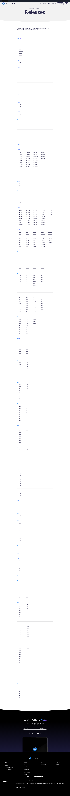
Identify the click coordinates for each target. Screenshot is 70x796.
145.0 (18, 119)
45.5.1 (20, 396)
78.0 (18, 295)
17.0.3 (20, 473)
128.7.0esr (35, 218)
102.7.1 (34, 264)
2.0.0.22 (27, 632)
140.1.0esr (20, 156)
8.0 (18, 553)
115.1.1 (20, 236)
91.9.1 (34, 287)
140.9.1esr (35, 154)
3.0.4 (20, 610)
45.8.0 (27, 388)
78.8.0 (34, 305)
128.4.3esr (28, 222)
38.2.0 (20, 410)
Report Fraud (37, 780)
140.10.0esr (35, 156)
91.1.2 (20, 285)
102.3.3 (27, 262)
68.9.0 (27, 333)
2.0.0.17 (20, 640)
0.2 (19, 685)
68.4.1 (27, 319)
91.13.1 (42, 281)
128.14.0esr (50, 214)
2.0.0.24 (27, 636)
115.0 (18, 229)
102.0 (18, 251)
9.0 (18, 545)
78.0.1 (20, 297)
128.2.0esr (20, 216)
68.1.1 (20, 321)
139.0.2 (20, 176)
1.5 (17, 645)
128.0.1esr (20, 210)
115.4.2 (27, 240)
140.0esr (19, 150)
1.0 (17, 667)
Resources (44, 3)
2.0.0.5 (20, 628)
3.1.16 (27, 597)
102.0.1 (20, 253)
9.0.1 (19, 547)
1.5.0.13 (27, 648)
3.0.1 (19, 604)
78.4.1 (27, 303)
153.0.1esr (20, 42)
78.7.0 (34, 301)
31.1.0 (20, 428)
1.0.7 (19, 676)
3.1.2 (19, 584)
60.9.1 (34, 342)
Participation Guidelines (43, 780)
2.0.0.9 (20, 632)
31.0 (18, 425)
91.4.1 (27, 283)
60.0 (18, 338)
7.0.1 (19, 560)
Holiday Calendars (27, 772)
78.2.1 (20, 305)
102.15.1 (49, 262)
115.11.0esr (43, 236)
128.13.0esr (50, 212)
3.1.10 (27, 584)
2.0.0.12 (20, 634)
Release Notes (26, 769)
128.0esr (19, 208)
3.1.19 (34, 586)
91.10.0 (34, 289)
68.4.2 (27, 321)
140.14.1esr (43, 158)
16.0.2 (20, 495)
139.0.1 (20, 174)
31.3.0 (20, 436)
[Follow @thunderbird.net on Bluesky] (32, 733)
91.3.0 (27, 275)
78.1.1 (20, 301)
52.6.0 (27, 364)
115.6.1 (34, 236)
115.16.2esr (50, 238)
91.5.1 (27, 287)
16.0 (18, 491)
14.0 (18, 508)
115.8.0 (34, 240)
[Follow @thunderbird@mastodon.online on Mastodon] (29, 733)
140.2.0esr (21, 160)
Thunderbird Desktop (9, 767)
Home (6, 762)
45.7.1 (27, 386)
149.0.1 (20, 87)
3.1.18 (34, 584)
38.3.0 (20, 412)
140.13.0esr (43, 154)
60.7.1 (27, 351)
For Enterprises (26, 771)
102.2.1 (20, 268)
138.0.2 (20, 185)
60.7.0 (27, 349)
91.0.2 (20, 277)
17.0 (18, 469)
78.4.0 (27, 301)
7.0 (18, 558)
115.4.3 (27, 242)
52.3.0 (20, 372)
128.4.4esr (28, 224)
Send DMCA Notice (31, 780)
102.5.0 (34, 253)
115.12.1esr (43, 240)
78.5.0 (27, 309)
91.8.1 (34, 283)
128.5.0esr (35, 210)
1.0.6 (19, 674)
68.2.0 (20, 325)
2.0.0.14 (20, 636)
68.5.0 (27, 323)
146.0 (18, 111)
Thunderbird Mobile (8, 769)
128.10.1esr (43, 218)
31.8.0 (27, 430)
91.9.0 (34, 285)
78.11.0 (42, 303)
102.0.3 (20, 257)
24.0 (18, 447)
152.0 (18, 60)
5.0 (18, 575)
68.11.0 (34, 321)
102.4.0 (27, 264)
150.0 (18, 75)
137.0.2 (20, 195)
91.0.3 (20, 279)
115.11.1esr (42, 238)
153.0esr (19, 38)
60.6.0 (27, 345)
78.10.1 (42, 299)
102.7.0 (34, 262)
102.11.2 (42, 266)
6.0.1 (19, 568)
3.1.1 (19, 582)
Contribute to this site (20, 787)
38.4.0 (20, 414)
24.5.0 (20, 461)
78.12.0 (42, 305)
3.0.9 (27, 604)
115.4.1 (27, 238)
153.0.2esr (20, 47)
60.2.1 (20, 340)
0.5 (19, 691)
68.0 (18, 316)
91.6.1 (34, 275)
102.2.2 (27, 253)
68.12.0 (34, 323)
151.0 (18, 68)
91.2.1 (20, 289)
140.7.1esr (28, 160)
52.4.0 (20, 374)
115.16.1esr (50, 236)
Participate (58, 766)
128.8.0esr (35, 222)
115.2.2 (20, 242)
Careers (42, 767)
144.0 (18, 124)
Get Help (25, 766)
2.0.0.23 (27, 634)
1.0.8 (19, 678)
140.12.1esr (43, 152)
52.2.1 (20, 370)
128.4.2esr (28, 220)
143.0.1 (20, 134)
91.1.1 (19, 283)
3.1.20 (34, 588)
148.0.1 (20, 97)
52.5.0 (20, 376)
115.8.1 (34, 242)
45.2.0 (20, 388)
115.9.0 (34, 244)
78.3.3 (27, 299)
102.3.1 (27, 257)
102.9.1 (42, 255)
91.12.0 (42, 277)
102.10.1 (42, 259)
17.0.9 (20, 485)
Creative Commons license (60, 784)
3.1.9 (27, 582)
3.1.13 (27, 590)
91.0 (18, 273)
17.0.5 (20, 477)
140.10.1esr (35, 158)
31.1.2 (20, 432)
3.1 (17, 580)
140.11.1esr (35, 164)
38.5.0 (20, 416)
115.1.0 (20, 234)
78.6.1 (34, 299)
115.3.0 (20, 246)
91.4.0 (27, 281)
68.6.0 (27, 325)
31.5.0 (20, 440)
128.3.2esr (28, 212)
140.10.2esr (35, 160)
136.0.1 (20, 202)
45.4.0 (20, 392)
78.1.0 (20, 299)
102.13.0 (49, 253)
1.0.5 (19, 671)
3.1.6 (19, 593)
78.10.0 (42, 297)
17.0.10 (27, 471)
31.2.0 (20, 434)
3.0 (18, 602)
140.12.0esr (35, 166)
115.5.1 (27, 246)
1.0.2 (19, 669)
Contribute (54, 3)
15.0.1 (20, 502)
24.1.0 (20, 451)
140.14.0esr (43, 156)
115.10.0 (34, 246)
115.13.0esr (43, 244)
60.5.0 (20, 353)
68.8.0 (27, 329)
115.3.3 (27, 236)
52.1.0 (20, 364)
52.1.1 (20, 366)
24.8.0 (27, 451)
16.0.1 (20, 493)
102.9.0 (42, 253)
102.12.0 (42, 268)
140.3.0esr (21, 164)
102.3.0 (27, 255)
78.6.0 (34, 297)
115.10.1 (42, 232)
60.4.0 (20, 351)
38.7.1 (27, 408)
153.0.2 (20, 45)
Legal (25, 780)
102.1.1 (20, 262)
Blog (24, 764)
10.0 (18, 536)
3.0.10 (27, 606)
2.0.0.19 (27, 628)
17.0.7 (20, 481)
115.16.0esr (50, 234)
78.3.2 (27, 297)
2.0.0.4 (20, 626)
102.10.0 (42, 257)
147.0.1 (20, 104)
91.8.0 (34, 281)
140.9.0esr (35, 152)
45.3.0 (20, 390)
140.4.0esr (28, 152)
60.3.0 (20, 342)
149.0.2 (20, 89)
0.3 (19, 687)
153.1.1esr (20, 55)
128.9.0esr (43, 210)
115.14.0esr (43, 246)
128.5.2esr (35, 214)
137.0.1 (20, 193)
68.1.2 (20, 323)
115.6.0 (34, 234)
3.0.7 (19, 616)
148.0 (18, 94)
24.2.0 (20, 455)
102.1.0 (20, 259)
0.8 (19, 697)
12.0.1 (20, 523)
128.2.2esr (20, 220)
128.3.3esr (28, 214)
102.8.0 (34, 268)
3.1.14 (27, 593)
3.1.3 (19, 586)
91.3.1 (27, 277)
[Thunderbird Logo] (8, 3)
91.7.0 (34, 279)
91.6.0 (27, 289)
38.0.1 (18, 404)
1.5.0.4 (20, 650)
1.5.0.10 (20, 660)
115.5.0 (27, 244)
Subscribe (42, 728)
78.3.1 (20, 311)
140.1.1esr (20, 158)
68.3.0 (20, 331)
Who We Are (43, 764)
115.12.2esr (43, 242)
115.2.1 (20, 240)
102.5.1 (34, 255)
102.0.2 (20, 255)
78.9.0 (34, 309)
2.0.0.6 (20, 630)
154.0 (18, 33)
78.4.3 (27, 307)
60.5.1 (20, 355)
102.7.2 (34, 266)
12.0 (18, 520)
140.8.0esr (28, 164)
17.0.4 (20, 475)
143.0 (18, 132)
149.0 (18, 85)
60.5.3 (27, 342)
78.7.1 (34, 303)
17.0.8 (20, 483)
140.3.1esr (20, 166)
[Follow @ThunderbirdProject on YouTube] (38, 733)
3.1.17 (34, 582)
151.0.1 (20, 70)
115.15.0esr (50, 232)
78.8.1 (34, 307)
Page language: (30, 776)
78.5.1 (27, 311)
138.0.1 (20, 183)
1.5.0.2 (20, 648)
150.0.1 (20, 77)
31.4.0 (20, 438)
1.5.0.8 (20, 656)
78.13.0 (42, 307)
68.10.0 (34, 319)
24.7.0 (27, 449)
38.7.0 (27, 406)
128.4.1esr (28, 218)
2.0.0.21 (27, 630)
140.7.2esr (28, 162)
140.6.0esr (28, 156)
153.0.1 (20, 40)
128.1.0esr (20, 212)
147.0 (18, 102)
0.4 (19, 689)
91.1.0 (20, 281)
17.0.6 (20, 479)
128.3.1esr (28, 210)
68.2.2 (20, 329)
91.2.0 (20, 287)
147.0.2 (20, 106)
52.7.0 (27, 366)
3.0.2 (19, 606)
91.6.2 (34, 277)
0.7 (19, 695)
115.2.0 (20, 238)
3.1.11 (27, 586)
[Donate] (66, 3)
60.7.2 (27, 353)
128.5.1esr (35, 212)
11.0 (18, 528)
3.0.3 (20, 608)
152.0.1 (20, 62)
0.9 (19, 699)
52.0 (18, 360)
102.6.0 (34, 257)
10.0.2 (20, 540)
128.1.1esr (20, 214)
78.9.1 (34, 311)
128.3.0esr (20, 224)
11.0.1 (19, 530)
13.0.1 (20, 515)
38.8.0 (27, 412)
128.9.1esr (42, 212)
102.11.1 (42, 264)
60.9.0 (34, 340)
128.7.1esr (35, 220)
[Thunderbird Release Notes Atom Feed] (51, 29)
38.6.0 (20, 420)
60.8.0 (27, 355)
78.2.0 (20, 303)
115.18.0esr (50, 242)
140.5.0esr (28, 154)
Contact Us (43, 766)
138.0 (18, 181)
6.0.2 (19, 570)
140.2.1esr (20, 162)
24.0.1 (20, 449)
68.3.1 (20, 333)
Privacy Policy (18, 780)
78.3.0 (20, 309)
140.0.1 (20, 152)
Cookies (22, 780)
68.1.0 (20, 319)
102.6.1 (34, 259)
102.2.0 (20, 266)
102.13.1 (49, 255)
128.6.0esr (35, 216)
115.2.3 (20, 244)
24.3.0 (20, 457)
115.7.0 (34, 238)
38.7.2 (27, 410)
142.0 (18, 139)
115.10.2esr (43, 234)
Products (39, 3)
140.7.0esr (28, 158)
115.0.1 (20, 232)
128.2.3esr (20, 222)
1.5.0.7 (20, 654)
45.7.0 (27, 384)
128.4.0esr (28, 216)
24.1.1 (20, 453)
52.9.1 (27, 370)
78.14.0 (42, 309)
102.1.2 (20, 264)
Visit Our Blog (35, 742)
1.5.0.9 (20, 658)
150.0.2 (20, 79)
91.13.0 (42, 279)
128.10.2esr (43, 220)
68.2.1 (20, 327)
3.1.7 (19, 595)
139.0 (18, 171)
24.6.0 (20, 464)
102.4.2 (27, 268)
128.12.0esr (50, 210)
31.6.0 (20, 442)
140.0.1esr (20, 154)
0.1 (17, 683)
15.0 (18, 500)
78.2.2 (20, 307)
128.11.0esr (43, 222)
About (49, 3)
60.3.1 (20, 345)
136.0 (18, 200)
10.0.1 (20, 538)
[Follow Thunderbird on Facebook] (35, 733)
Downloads (60, 3)
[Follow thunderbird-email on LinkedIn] (41, 733)
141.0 (18, 144)
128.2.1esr (20, 218)
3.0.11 (27, 608)
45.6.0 (20, 398)
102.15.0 (49, 259)
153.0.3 (20, 49)
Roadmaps (25, 774)
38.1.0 (20, 408)
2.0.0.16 (20, 638)
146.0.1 (20, 114)
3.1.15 (27, 595)
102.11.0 (42, 262)
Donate (57, 764)
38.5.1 (20, 418)
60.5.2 (27, 340)
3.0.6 (20, 614)
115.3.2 (27, 234)
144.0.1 (20, 126)
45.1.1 (20, 386)
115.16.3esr (50, 240)
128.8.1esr (35, 224)
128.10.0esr (43, 216)
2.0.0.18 (27, 626)
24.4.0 (20, 459)
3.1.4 (19, 588)
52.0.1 (20, 362)
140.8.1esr (28, 166)
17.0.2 (20, 471)
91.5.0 (27, 285)
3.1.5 (19, 590)
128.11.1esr (43, 224)
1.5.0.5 (20, 652)
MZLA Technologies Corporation (32, 783)
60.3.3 (20, 349)
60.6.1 (27, 347)
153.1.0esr (20, 53)
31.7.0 (27, 428)
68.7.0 (27, 327)
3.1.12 (27, 588)
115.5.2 (34, 232)
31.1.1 (19, 430)
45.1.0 (20, 384)
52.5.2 (27, 362)
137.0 (18, 190)
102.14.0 (49, 257)
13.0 (18, 513)
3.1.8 (19, 597)
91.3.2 (27, 279)
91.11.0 (42, 275)
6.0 (18, 565)
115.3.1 (27, 232)
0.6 (19, 693)
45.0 (18, 382)
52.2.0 (20, 368)
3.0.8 (20, 618)
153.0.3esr (21, 51)
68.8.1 (27, 331)
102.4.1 (27, 266)
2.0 (18, 624)
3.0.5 (20, 612)
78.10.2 (42, 301)
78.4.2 (27, 305)
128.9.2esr (43, 214)
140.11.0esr (35, 162)
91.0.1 (20, 275)
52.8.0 (27, 368)
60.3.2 (20, 347)
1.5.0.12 (20, 662)
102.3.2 (27, 259)
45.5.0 (20, 394)
